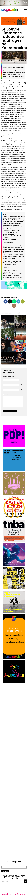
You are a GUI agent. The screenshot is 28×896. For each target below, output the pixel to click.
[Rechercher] (21, 10)
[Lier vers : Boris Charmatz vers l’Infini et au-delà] (7, 321)
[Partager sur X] (10, 301)
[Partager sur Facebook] (6, 301)
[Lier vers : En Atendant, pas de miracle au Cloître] (20, 321)
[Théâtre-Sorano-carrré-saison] (14, 446)
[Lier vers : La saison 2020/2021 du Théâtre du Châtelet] (20, 346)
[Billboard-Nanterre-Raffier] (14, 6)
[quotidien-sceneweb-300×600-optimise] (14, 658)
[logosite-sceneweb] (11, 10)
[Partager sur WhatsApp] (14, 301)
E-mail (22, 386)
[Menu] (24, 10)
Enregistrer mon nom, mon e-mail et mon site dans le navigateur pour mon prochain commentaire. (13, 396)
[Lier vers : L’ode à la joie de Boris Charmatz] (7, 334)
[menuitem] (21, 10)
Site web (22, 390)
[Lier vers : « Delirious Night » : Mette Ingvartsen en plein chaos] (20, 358)
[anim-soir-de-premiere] (14, 682)
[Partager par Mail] (23, 301)
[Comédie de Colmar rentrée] (14, 494)
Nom (22, 380)
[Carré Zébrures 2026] (14, 589)
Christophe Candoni (20, 292)
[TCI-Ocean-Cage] (14, 565)
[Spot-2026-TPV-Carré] (14, 470)
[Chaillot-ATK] (14, 612)
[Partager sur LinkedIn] (18, 301)
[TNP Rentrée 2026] (14, 24)
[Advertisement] (14, 698)
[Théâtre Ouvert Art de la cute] (14, 518)
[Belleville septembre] (14, 288)
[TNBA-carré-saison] (14, 541)
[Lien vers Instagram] (14, 306)
